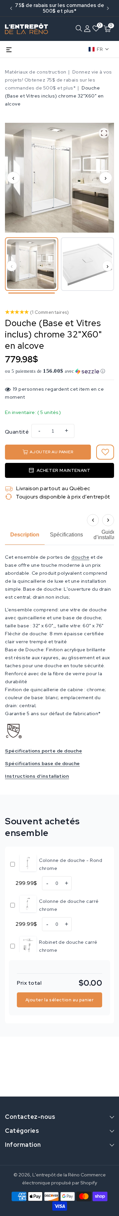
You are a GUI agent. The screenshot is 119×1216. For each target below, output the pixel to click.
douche (80, 557)
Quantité (17, 431)
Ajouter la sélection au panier (59, 1000)
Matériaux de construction (35, 72)
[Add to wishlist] (105, 452)
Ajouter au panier (51, 452)
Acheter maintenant (64, 470)
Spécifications (66, 534)
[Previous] (11, 8)
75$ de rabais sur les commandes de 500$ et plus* (59, 8)
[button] (78, 29)
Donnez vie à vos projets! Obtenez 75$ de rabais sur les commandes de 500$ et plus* (58, 80)
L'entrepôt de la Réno (56, 1175)
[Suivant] (108, 520)
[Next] (107, 8)
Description (24, 534)
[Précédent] (93, 520)
